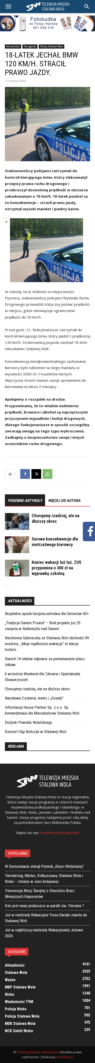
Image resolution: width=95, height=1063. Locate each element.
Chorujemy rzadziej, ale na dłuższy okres (37, 688)
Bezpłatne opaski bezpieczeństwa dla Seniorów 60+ (47, 613)
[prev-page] (6, 586)
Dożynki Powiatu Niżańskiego (28, 722)
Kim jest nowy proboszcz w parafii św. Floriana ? (44, 905)
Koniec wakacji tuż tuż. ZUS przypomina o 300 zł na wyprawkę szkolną (56, 568)
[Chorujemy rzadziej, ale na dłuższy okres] (17, 521)
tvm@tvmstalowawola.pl (59, 832)
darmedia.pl (64, 1057)
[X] (36, 474)
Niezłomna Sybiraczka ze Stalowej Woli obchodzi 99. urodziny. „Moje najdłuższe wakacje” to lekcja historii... (47, 643)
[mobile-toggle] (8, 6)
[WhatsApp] (47, 474)
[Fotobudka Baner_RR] (47, 23)
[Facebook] (25, 474)
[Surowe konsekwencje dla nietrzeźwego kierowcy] (17, 544)
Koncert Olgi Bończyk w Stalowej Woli (35, 731)
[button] (87, 6)
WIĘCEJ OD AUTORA (64, 500)
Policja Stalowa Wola (51, 46)
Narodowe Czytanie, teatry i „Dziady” (34, 698)
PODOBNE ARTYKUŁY (25, 500)
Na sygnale (30, 46)
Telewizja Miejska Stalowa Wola (38, 1052)
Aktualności (13, 46)
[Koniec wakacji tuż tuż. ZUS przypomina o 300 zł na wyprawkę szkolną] (17, 568)
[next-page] (10, 586)
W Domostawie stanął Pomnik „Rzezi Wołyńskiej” (44, 866)
